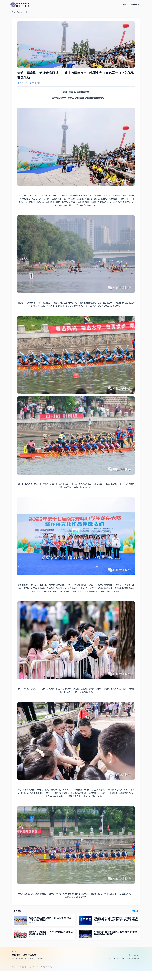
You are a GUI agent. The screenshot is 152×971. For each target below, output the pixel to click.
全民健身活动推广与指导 (24, 955)
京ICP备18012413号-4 (47, 967)
